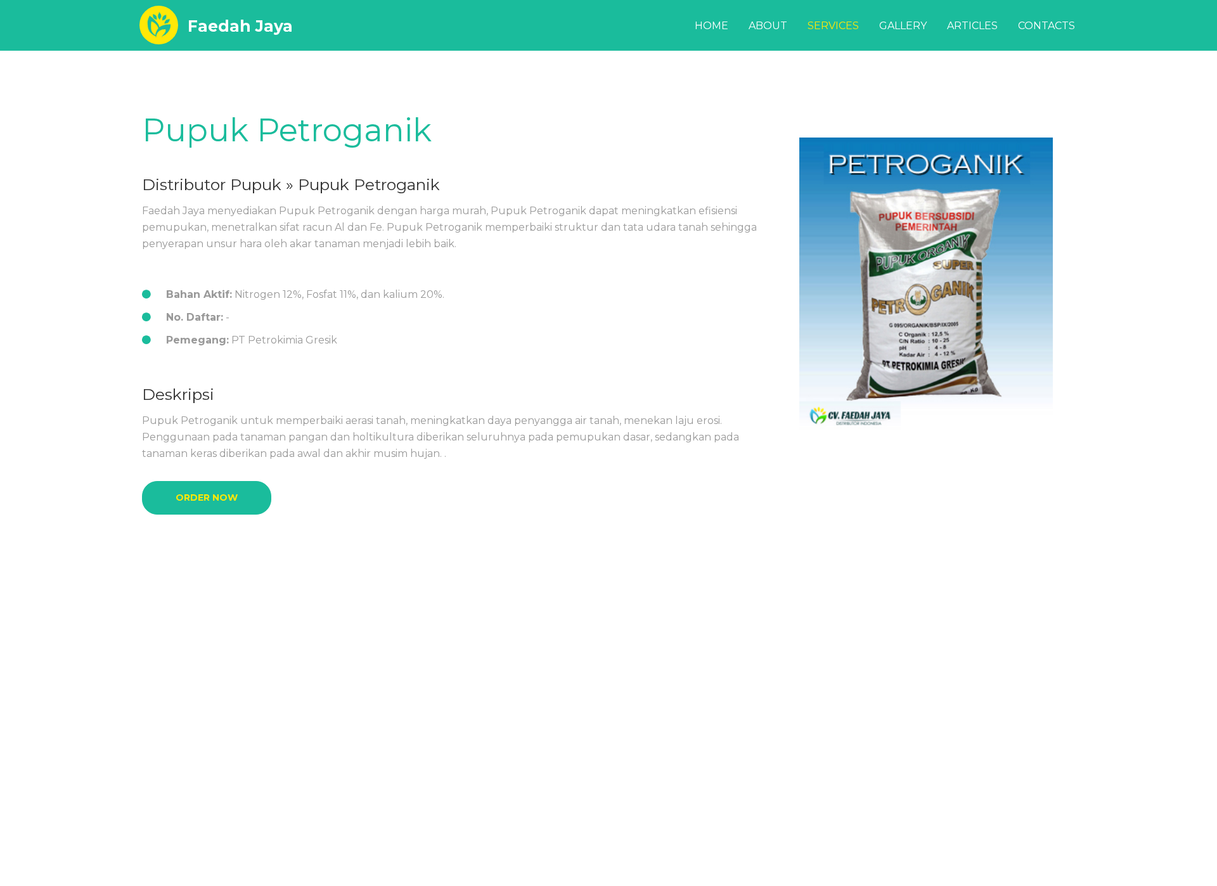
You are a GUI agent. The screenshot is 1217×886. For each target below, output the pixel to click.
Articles (972, 26)
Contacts (1046, 26)
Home (711, 26)
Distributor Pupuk (211, 184)
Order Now (207, 497)
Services (833, 26)
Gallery (903, 26)
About (768, 26)
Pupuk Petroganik (287, 130)
